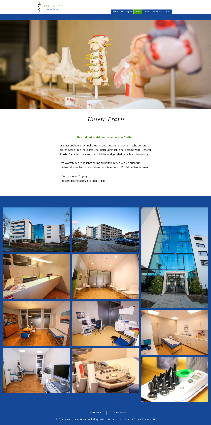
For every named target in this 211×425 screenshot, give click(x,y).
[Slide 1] (105, 101)
